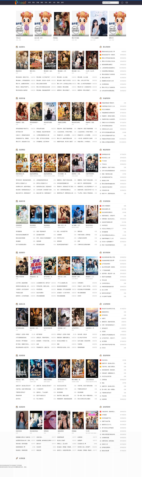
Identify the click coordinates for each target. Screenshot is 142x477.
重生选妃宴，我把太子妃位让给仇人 (25, 77)
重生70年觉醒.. (76, 38)
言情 (46, 2)
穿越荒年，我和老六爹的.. (113, 116)
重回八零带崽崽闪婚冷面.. (113, 58)
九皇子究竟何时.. (90, 174)
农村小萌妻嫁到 (113, 205)
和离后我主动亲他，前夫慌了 (66, 347)
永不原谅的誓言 (113, 263)
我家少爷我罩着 (20, 276)
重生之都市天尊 (113, 77)
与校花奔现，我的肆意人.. (113, 411)
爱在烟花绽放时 (46, 244)
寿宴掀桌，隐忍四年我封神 (46, 131)
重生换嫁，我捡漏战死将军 (46, 90)
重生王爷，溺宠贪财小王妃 (25, 141)
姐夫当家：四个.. (39, 38)
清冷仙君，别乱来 (87, 334)
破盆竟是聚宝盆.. (34, 174)
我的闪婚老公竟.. (20, 174)
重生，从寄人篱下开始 (87, 80)
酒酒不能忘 (113, 431)
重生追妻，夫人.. (76, 71)
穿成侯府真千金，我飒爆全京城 (25, 138)
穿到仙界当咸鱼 (48, 122)
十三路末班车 (46, 389)
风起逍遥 (113, 396)
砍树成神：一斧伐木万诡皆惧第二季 (46, 340)
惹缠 (87, 241)
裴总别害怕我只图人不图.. (113, 257)
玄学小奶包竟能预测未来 (113, 170)
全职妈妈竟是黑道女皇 (46, 180)
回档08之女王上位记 (113, 129)
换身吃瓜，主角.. (76, 174)
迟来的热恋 (19, 225)
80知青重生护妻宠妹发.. (113, 71)
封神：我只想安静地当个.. (113, 325)
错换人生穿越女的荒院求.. (113, 142)
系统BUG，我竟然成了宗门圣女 (66, 186)
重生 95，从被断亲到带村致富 (25, 83)
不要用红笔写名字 (87, 389)
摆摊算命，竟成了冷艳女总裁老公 (66, 180)
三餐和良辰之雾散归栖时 (87, 244)
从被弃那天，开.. (90, 328)
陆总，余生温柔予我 (66, 231)
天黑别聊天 (87, 283)
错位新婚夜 (66, 392)
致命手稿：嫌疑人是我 (66, 395)
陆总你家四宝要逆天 (113, 212)
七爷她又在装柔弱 (87, 238)
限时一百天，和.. (62, 225)
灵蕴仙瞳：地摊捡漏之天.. (113, 373)
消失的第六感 (113, 190)
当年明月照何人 (113, 283)
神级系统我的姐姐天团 (113, 286)
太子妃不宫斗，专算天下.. (113, 338)
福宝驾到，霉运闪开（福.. (113, 273)
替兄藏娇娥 (25, 231)
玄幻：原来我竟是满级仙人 (66, 189)
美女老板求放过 (34, 431)
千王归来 (113, 161)
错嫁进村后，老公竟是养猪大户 (87, 186)
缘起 (113, 383)
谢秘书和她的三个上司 (113, 238)
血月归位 (25, 398)
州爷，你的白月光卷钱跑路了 (46, 238)
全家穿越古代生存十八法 (113, 106)
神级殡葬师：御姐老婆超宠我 (66, 398)
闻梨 (66, 344)
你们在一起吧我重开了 (113, 241)
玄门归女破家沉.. (62, 379)
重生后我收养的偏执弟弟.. (113, 183)
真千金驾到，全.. (48, 276)
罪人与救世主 (46, 398)
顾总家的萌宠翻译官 (66, 286)
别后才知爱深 (46, 292)
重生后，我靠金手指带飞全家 (25, 87)
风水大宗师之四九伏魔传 (87, 398)
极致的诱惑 (61, 431)
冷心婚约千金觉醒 (113, 296)
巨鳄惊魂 (113, 379)
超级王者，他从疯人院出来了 (25, 385)
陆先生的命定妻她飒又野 (25, 234)
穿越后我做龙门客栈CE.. (113, 103)
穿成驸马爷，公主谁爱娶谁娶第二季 (87, 135)
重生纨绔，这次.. (48, 71)
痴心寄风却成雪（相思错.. (113, 267)
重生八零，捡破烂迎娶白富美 (66, 138)
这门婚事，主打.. (76, 225)
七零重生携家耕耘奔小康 (46, 135)
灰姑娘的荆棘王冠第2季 (113, 260)
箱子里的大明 (25, 131)
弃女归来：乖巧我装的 (25, 340)
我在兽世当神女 (76, 122)
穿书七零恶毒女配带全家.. (113, 132)
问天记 (113, 347)
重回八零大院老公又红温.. (113, 61)
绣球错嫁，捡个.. (62, 328)
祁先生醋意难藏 (46, 296)
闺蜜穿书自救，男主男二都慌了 (66, 141)
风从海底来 (33, 225)
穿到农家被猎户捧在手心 (25, 128)
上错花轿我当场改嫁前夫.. (113, 67)
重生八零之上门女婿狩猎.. (113, 87)
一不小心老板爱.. (94, 38)
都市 (50, 2)
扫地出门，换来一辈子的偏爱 (87, 286)
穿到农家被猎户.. (34, 122)
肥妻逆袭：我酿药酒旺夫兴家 (66, 337)
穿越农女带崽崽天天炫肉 (113, 138)
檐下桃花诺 (46, 334)
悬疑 (58, 2)
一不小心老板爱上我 (66, 283)
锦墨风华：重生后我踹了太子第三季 (66, 90)
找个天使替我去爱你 (25, 244)
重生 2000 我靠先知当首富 (46, 87)
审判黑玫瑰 (46, 289)
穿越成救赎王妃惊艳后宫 (113, 112)
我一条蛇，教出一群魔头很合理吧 (87, 395)
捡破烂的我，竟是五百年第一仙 (87, 189)
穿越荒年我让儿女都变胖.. (113, 119)
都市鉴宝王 (113, 328)
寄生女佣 (113, 280)
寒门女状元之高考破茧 (113, 428)
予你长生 (113, 164)
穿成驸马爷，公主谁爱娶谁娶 (66, 135)
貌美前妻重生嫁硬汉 (113, 64)
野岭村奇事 (25, 395)
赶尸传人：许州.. (34, 379)
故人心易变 (113, 289)
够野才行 (111, 38)
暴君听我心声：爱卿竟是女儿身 (66, 193)
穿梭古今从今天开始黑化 (113, 122)
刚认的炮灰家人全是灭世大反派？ (25, 347)
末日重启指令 (113, 84)
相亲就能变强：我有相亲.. (113, 370)
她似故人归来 (113, 180)
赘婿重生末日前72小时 (113, 81)
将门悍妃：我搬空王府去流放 (25, 344)
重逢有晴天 (19, 71)
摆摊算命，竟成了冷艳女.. (113, 167)
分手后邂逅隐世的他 (25, 337)
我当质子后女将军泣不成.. (113, 308)
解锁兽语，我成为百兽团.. (113, 321)
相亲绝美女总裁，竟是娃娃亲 (46, 186)
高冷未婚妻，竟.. (62, 174)
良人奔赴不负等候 (87, 337)
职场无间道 (19, 431)
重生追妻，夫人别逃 (66, 77)
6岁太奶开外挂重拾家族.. (113, 90)
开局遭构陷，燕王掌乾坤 (46, 141)
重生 (33, 2)
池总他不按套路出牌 (113, 222)
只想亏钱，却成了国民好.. (113, 366)
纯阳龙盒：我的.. (20, 379)
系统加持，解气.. (76, 276)
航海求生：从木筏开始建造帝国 (25, 296)
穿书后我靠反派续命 (113, 125)
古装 (54, 2)
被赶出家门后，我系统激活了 (25, 193)
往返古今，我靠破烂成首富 (25, 135)
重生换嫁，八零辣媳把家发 (25, 80)
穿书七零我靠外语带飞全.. (113, 135)
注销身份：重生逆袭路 (66, 87)
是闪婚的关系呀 (46, 234)
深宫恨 (113, 331)
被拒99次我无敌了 (113, 293)
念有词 (87, 296)
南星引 (113, 318)
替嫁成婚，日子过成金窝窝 (66, 289)
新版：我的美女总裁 (113, 174)
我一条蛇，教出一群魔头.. (113, 389)
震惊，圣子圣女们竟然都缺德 (46, 138)
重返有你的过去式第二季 (113, 51)
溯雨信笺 (87, 231)
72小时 (87, 431)
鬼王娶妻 (113, 341)
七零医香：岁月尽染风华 (25, 289)
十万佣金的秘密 (113, 270)
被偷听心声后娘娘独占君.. (113, 334)
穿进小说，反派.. (62, 276)
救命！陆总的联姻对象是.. (113, 245)
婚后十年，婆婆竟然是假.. (113, 193)
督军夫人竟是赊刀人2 (25, 183)
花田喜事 (46, 241)
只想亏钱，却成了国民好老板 (87, 385)
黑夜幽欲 (55, 38)
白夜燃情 (66, 234)
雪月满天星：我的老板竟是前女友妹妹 (26, 180)
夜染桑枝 (25, 241)
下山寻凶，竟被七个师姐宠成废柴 (87, 193)
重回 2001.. (33, 71)
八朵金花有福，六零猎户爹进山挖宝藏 (67, 131)
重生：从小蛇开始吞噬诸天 (87, 83)
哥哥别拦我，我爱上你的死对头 (46, 286)
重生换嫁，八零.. (62, 71)
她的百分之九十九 (113, 424)
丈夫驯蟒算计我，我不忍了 (46, 283)
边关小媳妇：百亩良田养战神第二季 (87, 340)
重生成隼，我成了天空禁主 (66, 80)
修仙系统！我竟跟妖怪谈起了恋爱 (25, 189)
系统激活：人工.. (90, 276)
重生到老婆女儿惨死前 (25, 90)
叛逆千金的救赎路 (113, 276)
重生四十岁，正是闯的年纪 (87, 87)
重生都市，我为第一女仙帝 (46, 80)
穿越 (37, 2)
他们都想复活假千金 (113, 177)
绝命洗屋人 (113, 360)
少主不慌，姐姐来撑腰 (25, 283)
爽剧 (42, 2)
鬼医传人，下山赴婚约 (46, 392)
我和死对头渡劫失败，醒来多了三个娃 (26, 286)
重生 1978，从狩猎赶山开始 (66, 83)
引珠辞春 (87, 344)
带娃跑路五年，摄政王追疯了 (46, 347)
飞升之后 (18, 38)
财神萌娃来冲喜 (113, 154)
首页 (29, 2)
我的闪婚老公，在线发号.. (113, 215)
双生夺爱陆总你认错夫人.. (113, 235)
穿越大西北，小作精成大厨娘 (87, 141)
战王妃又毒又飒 (48, 328)
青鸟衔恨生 (113, 315)
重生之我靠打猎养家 (46, 83)
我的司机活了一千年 (66, 389)
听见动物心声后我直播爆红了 (87, 289)
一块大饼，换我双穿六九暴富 (87, 138)
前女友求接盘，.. (90, 225)
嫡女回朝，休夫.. (34, 328)
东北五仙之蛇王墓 (66, 385)
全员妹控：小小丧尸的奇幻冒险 (66, 292)
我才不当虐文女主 (46, 395)
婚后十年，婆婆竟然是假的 (87, 183)
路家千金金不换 (113, 421)
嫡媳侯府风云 (113, 312)
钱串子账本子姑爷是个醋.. (113, 344)
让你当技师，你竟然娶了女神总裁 (46, 189)
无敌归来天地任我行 (113, 187)
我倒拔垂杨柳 (87, 347)
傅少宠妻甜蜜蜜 (87, 292)
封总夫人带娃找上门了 (113, 228)
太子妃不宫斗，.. (76, 328)
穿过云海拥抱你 (113, 109)
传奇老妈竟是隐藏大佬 (66, 183)
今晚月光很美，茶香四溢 (87, 234)
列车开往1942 (66, 238)
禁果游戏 (46, 431)
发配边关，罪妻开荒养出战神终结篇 (46, 337)
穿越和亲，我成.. (20, 122)
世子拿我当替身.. (20, 328)
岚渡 (46, 344)
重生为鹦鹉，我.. (76, 379)
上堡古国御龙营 (90, 379)
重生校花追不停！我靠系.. (113, 54)
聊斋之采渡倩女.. (48, 379)
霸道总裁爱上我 (113, 209)
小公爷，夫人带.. (90, 71)
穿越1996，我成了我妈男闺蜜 (66, 128)
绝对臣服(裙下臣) (113, 418)
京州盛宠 (113, 414)
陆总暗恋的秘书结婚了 (66, 244)
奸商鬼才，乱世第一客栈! (25, 334)
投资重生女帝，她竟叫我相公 (25, 186)
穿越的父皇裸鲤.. (62, 122)
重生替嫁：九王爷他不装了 (46, 77)
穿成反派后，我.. (34, 276)
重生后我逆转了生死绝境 (113, 74)
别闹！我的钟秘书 (46, 231)
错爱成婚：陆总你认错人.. (113, 218)
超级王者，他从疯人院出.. (113, 363)
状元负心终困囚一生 (66, 340)
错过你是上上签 (113, 157)
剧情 (62, 2)
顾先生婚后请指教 (25, 238)
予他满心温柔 (25, 292)
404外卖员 (113, 225)
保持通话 (113, 399)
